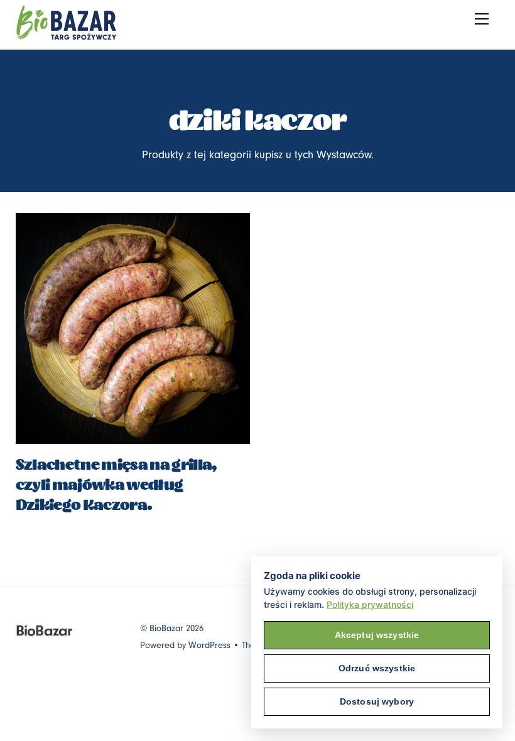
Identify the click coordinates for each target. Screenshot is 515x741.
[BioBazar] (66, 36)
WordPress (209, 645)
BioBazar (166, 628)
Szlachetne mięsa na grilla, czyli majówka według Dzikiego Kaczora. (116, 485)
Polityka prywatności (370, 604)
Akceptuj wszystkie (377, 635)
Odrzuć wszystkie (377, 668)
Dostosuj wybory (377, 701)
